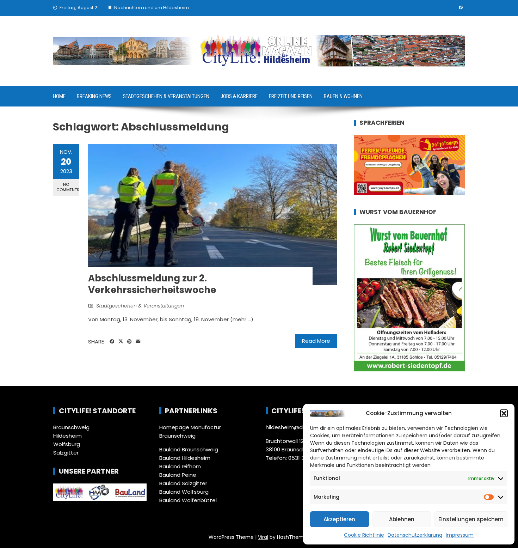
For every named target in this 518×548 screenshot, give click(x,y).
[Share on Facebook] (111, 342)
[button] (503, 413)
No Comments (67, 187)
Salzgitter (66, 452)
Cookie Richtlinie (364, 534)
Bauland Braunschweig (188, 449)
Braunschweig (71, 427)
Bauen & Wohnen (343, 96)
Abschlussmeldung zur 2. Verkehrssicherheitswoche (152, 284)
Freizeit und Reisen (291, 96)
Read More (316, 341)
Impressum (460, 534)
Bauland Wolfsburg (184, 491)
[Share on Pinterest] (129, 342)
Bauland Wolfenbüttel (188, 500)
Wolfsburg (66, 444)
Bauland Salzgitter (183, 483)
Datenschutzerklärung (415, 534)
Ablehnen (401, 519)
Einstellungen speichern (471, 519)
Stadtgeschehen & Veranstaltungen (166, 96)
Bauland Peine (177, 475)
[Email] (138, 342)
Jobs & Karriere (239, 96)
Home (59, 96)
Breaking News (94, 96)
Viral (263, 537)
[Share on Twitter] (120, 341)
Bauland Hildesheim (184, 458)
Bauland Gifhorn (180, 466)
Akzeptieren (339, 519)
